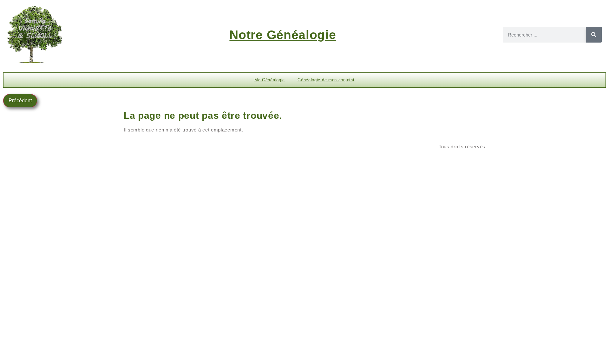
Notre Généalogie (282, 35)
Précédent (20, 100)
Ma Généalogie (269, 79)
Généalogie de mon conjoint (326, 79)
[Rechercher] (594, 35)
